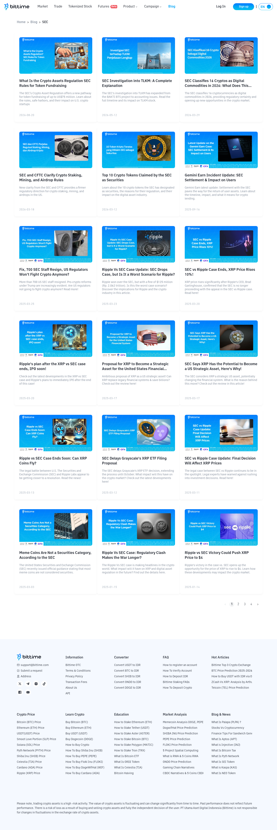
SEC (45, 22)
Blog (171, 6)
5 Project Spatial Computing (180, 750)
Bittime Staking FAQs (176, 682)
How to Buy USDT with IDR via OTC (234, 676)
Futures (107, 6)
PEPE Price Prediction (176, 739)
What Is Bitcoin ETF (126, 756)
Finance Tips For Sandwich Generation (236, 733)
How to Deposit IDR (175, 676)
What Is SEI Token (223, 762)
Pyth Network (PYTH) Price (34, 750)
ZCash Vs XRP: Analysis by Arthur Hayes (237, 682)
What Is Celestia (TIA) (128, 767)
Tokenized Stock (80, 6)
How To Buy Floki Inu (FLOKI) (84, 762)
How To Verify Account (177, 670)
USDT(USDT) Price (28, 733)
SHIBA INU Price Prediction (180, 733)
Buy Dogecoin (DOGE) (79, 739)
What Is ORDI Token (127, 762)
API (67, 693)
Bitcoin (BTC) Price (29, 722)
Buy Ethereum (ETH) (78, 728)
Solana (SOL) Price (28, 745)
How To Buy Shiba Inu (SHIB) (84, 750)
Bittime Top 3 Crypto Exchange (231, 665)
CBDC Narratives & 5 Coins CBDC (184, 773)
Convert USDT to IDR (127, 665)
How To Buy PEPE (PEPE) (81, 756)
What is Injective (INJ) (226, 745)
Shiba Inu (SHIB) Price (31, 756)
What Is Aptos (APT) (224, 739)
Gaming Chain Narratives (178, 767)
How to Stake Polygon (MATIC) (133, 745)
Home (21, 22)
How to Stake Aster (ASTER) (132, 733)
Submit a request (31, 670)
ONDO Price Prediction (177, 762)
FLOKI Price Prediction (177, 745)
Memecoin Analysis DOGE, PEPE (183, 722)
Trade (58, 6)
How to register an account (180, 665)
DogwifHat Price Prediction (180, 728)
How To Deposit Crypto (177, 687)
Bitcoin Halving (124, 773)
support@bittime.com (35, 665)
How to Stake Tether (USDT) (131, 728)
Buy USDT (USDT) (76, 733)
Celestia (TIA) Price (29, 762)
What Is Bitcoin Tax (224, 750)
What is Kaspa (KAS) (224, 767)
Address (26, 676)
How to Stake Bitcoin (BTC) (131, 739)
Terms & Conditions (78, 670)
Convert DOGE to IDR (127, 687)
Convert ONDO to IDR (127, 682)
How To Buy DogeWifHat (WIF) (84, 767)
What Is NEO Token (224, 773)
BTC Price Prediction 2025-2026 (232, 670)
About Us (71, 687)
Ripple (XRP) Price (28, 773)
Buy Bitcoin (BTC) (76, 722)
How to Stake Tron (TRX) (129, 750)
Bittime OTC (73, 665)
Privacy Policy (74, 676)
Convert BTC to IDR (126, 670)
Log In (220, 6)
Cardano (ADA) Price (30, 767)
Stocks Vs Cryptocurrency (228, 728)
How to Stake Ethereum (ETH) (133, 722)
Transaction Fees (76, 682)
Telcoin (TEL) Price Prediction (230, 687)
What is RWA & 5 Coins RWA (180, 756)
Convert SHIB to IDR (127, 676)
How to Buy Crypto (77, 745)
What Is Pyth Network (225, 756)
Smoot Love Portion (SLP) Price (36, 739)
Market (43, 6)
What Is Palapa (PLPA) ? (226, 722)
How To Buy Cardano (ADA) (82, 773)
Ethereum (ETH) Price (30, 728)
